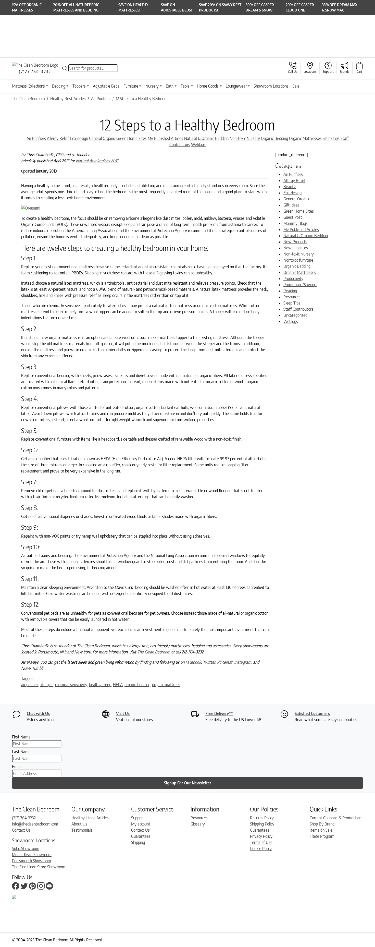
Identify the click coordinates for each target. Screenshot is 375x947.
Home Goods (208, 86)
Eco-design (79, 138)
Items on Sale (321, 830)
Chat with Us (38, 713)
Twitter (209, 662)
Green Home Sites (131, 138)
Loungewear (236, 86)
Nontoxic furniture (298, 260)
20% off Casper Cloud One (300, 7)
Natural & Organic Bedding (206, 138)
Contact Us (21, 830)
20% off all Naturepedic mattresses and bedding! (76, 7)
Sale (296, 86)
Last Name (21, 751)
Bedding (58, 86)
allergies (46, 684)
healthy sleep (100, 684)
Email (16, 766)
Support (137, 817)
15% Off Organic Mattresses (27, 7)
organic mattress (166, 684)
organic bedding (137, 684)
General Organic (102, 138)
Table (185, 86)
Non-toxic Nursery (245, 138)
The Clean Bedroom (154, 651)
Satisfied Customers (312, 713)
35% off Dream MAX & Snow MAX (339, 7)
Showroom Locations (271, 86)
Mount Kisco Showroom (32, 854)
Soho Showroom (25, 848)
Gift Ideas (291, 205)
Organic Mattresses (305, 138)
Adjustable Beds (106, 86)
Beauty (289, 186)
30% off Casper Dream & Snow (260, 7)
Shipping (138, 842)
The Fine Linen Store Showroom (38, 866)
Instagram (242, 662)
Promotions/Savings (300, 284)
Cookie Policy (261, 848)
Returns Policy (262, 817)
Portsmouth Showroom (31, 860)
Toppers (79, 86)
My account (140, 824)
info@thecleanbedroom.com (35, 824)
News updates (295, 247)
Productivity (293, 278)
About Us (79, 824)
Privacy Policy (261, 836)
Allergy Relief (58, 138)
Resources (292, 296)
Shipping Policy (262, 824)
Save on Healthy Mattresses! (133, 7)
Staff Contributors (298, 309)
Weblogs (198, 144)
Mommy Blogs (295, 223)
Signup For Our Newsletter (187, 782)
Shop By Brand (322, 824)
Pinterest (224, 662)
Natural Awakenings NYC (97, 160)
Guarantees (141, 836)
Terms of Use (261, 842)
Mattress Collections (28, 86)
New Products (295, 241)
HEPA (118, 684)
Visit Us (123, 713)
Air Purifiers (36, 138)
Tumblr (37, 668)
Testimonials (81, 830)
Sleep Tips (331, 138)
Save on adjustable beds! (176, 7)
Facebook (193, 662)
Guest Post (292, 217)
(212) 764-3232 (24, 817)
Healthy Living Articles (90, 817)
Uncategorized (295, 315)
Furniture (130, 86)
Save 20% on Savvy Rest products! (220, 7)
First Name (21, 736)
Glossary (198, 824)
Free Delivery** (219, 713)
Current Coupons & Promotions (335, 817)
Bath (169, 86)
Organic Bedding (274, 138)
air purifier (29, 684)
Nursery (152, 86)
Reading (290, 290)
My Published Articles (165, 138)
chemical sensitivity (71, 684)
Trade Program (322, 836)
